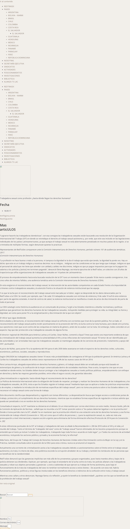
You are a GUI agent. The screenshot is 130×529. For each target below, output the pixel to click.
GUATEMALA (13, 36)
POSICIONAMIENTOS (13, 72)
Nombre (4, 519)
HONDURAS (13, 39)
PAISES (7, 9)
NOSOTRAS (9, 60)
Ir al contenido (6, 1)
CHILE (10, 21)
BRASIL (11, 18)
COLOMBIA (13, 24)
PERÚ (10, 54)
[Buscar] (30, 495)
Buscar (3, 494)
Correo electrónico (8, 522)
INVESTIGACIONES (12, 75)
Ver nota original (7, 483)
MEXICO (11, 42)
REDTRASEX (9, 6)
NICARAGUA (13, 45)
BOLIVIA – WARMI (15, 15)
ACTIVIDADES (9, 69)
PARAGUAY (12, 51)
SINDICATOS (9, 66)
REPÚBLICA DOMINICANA (19, 57)
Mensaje (4, 526)
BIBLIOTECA (9, 79)
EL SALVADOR (14, 30)
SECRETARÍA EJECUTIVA (14, 63)
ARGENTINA (13, 12)
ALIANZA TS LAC (11, 81)
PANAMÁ (12, 48)
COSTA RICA (13, 27)
